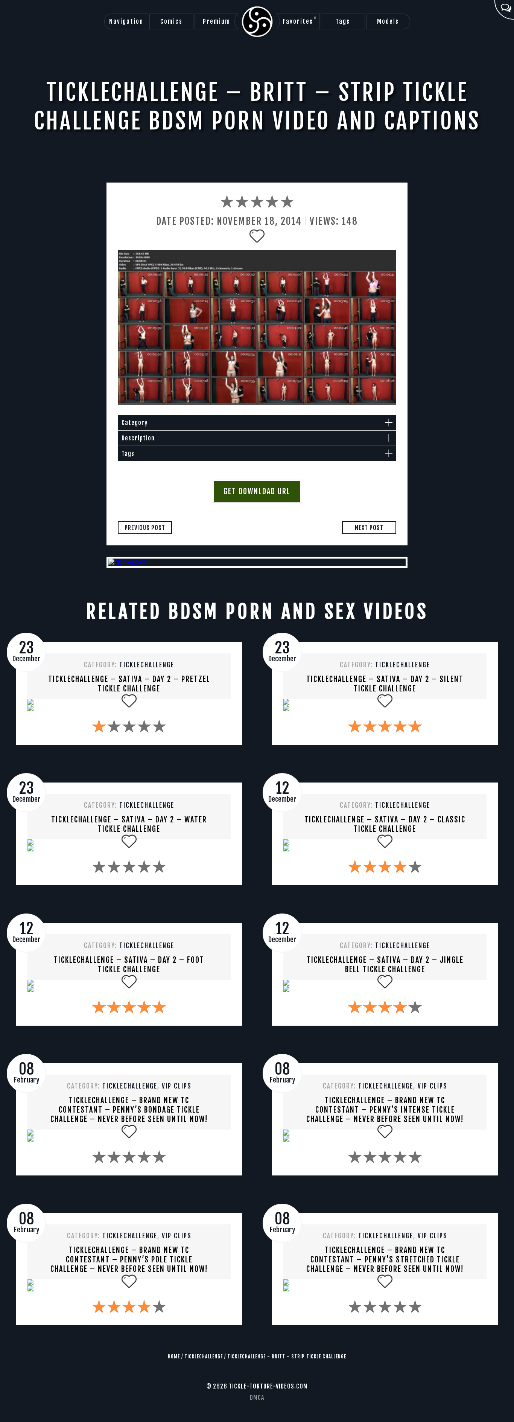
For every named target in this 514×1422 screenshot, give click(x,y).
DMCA (257, 1397)
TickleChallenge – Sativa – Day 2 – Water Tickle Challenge (129, 824)
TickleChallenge (146, 665)
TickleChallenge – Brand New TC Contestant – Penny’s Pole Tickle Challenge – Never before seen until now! (129, 1259)
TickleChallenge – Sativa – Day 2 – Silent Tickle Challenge (385, 683)
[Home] (257, 22)
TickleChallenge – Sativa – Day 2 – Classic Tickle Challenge (384, 824)
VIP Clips (177, 1086)
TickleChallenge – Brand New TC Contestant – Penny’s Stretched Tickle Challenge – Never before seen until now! (385, 1259)
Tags (343, 21)
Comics (171, 21)
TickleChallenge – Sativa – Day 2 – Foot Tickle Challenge (129, 964)
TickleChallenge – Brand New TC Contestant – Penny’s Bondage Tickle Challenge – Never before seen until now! (129, 1110)
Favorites (300, 20)
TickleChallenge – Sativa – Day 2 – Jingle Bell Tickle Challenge (385, 964)
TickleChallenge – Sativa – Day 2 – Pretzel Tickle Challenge (129, 683)
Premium (216, 21)
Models (388, 21)
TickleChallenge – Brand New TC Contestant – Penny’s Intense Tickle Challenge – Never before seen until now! (385, 1110)
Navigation (126, 21)
